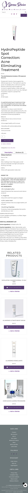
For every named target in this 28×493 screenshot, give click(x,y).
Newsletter (17, 9)
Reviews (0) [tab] (20, 152)
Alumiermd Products (14, 440)
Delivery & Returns (14, 481)
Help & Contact (14, 479)
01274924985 (23, 9)
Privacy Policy (14, 472)
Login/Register (5, 9)
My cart (12, 9)
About (14, 442)
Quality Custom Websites (18, 491)
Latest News (14, 446)
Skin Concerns (14, 434)
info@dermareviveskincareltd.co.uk (15, 485)
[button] (6, 144)
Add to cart (7, 140)
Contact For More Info (14, 287)
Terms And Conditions (14, 476)
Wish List (14, 463)
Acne (8, 147)
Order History (14, 461)
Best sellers (14, 438)
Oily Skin (13, 147)
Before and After (14, 444)
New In (14, 436)
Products (14, 432)
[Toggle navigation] (24, 15)
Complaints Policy (14, 474)
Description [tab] (9, 152)
